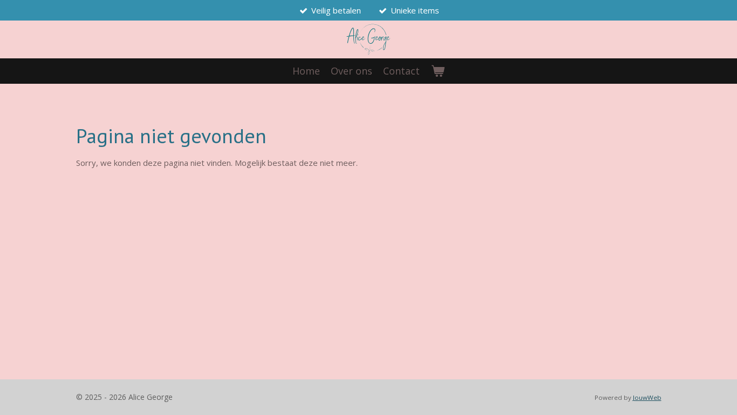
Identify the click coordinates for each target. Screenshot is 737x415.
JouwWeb (647, 397)
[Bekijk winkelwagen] (437, 71)
